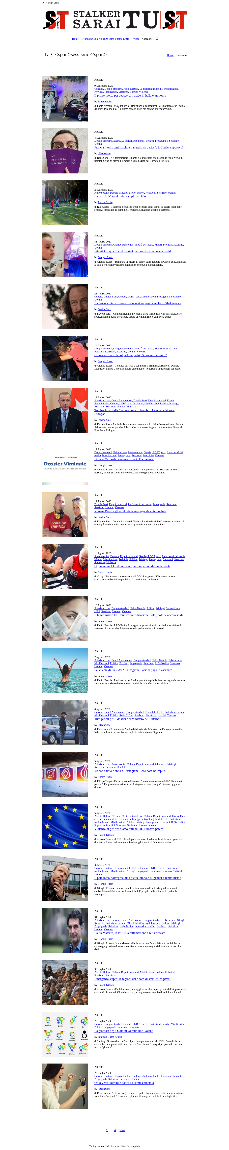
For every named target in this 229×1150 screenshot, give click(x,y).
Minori (140, 192)
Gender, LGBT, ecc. (129, 296)
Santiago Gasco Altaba (110, 1036)
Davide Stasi (110, 296)
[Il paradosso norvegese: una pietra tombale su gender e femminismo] (65, 878)
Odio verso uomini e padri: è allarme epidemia (124, 1082)
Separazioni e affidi (104, 825)
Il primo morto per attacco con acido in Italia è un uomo (130, 95)
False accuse (120, 452)
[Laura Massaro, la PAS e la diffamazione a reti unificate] (65, 930)
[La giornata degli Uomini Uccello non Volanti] (65, 1034)
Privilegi (98, 91)
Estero (116, 140)
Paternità (99, 351)
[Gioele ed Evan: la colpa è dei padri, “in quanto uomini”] (65, 358)
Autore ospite (101, 192)
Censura (98, 88)
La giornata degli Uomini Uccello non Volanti (123, 1031)
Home (170, 55)
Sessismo (123, 91)
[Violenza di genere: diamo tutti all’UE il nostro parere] (65, 826)
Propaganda (111, 91)
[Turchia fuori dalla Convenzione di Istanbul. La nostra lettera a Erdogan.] (65, 410)
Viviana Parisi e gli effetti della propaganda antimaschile (130, 511)
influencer (160, 764)
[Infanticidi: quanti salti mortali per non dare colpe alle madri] (65, 254)
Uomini (134, 91)
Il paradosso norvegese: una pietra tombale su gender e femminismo (137, 878)
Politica (150, 140)
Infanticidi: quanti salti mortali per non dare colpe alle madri (132, 251)
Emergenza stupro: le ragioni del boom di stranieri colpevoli (132, 979)
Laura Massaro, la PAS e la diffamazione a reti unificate (129, 933)
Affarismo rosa (102, 400)
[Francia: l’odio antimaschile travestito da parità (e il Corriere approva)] (65, 150)
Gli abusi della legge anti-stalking (136, 819)
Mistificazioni (171, 88)
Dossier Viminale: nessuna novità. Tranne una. (124, 459)
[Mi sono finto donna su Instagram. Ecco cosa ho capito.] (65, 774)
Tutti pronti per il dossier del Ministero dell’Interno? (127, 719)
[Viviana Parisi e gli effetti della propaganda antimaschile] (65, 514)
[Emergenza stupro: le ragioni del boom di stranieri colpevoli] (65, 982)
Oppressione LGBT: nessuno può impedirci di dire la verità (132, 566)
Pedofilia (123, 559)
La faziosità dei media (151, 88)
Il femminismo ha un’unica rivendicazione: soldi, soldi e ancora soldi (138, 615)
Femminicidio (101, 403)
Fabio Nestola (130, 88)
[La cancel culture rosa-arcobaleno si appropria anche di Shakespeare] (65, 306)
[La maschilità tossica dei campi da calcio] (65, 202)
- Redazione (104, 153)
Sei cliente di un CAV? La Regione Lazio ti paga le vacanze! (133, 670)
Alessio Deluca (102, 816)
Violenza (143, 91)
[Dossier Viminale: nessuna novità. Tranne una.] (65, 462)
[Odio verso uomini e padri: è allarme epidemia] (65, 1086)
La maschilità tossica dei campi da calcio (120, 196)
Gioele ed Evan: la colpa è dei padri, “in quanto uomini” (130, 355)
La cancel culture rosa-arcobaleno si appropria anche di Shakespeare (137, 303)
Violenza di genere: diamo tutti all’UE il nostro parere (128, 829)
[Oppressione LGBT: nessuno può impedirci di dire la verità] (65, 566)
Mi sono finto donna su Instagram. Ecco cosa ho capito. (130, 771)
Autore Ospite (105, 202)
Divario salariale (122, 868)
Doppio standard (113, 88)
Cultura (98, 296)
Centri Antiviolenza (121, 400)
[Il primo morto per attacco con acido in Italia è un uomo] (65, 99)
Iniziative (138, 403)
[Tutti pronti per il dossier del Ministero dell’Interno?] (65, 722)
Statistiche (148, 455)
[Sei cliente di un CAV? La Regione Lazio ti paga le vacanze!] (65, 670)
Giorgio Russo (121, 244)
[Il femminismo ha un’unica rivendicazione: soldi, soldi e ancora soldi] (65, 618)
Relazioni (151, 192)
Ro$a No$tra (162, 663)
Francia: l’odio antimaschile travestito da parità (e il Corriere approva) (138, 147)
